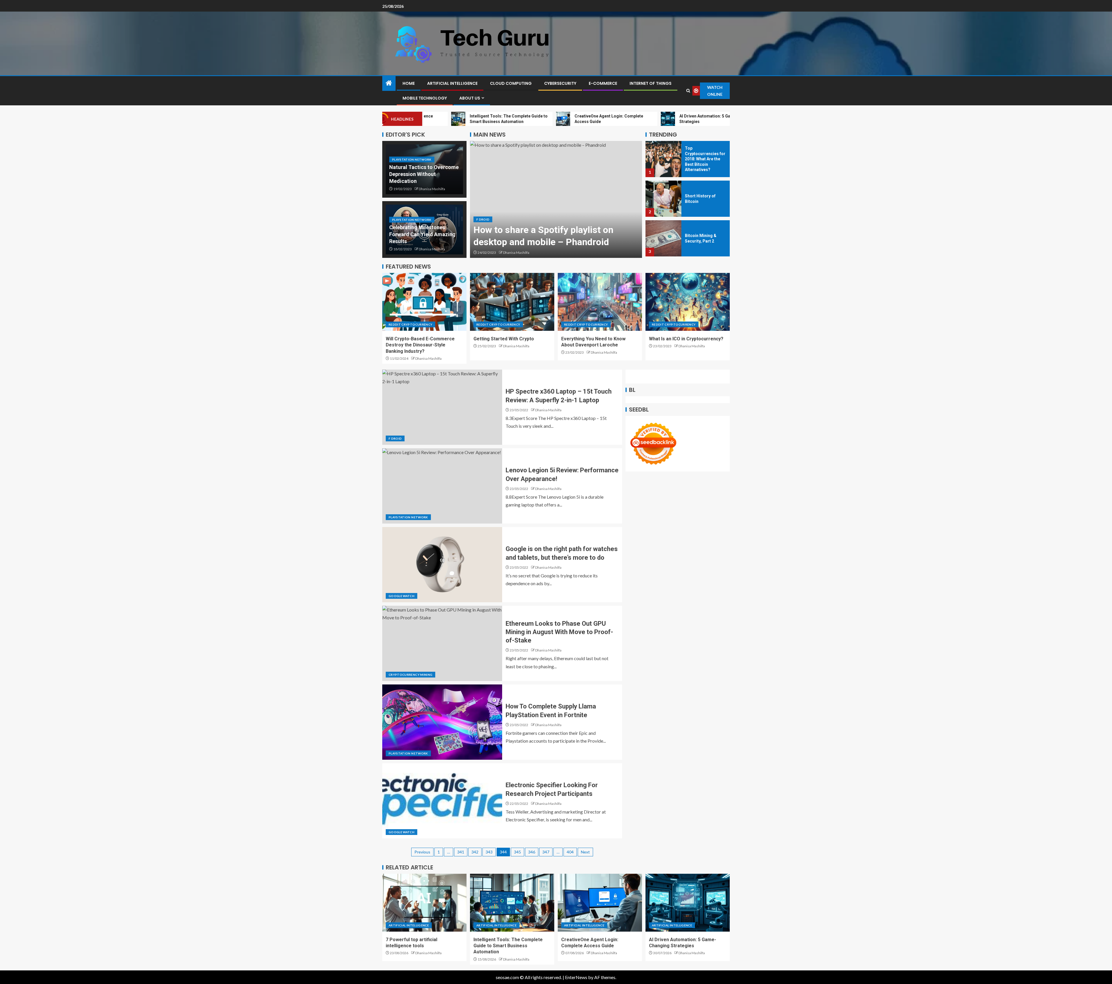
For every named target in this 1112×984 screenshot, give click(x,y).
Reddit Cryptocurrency (410, 324)
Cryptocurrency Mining (410, 674)
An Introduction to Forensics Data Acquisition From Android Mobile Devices (543, 229)
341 (460, 851)
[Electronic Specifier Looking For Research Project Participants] (442, 800)
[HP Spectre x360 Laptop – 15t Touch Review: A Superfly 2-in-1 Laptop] (442, 407)
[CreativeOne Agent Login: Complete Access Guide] (600, 903)
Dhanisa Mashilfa (432, 189)
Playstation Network (411, 159)
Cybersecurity (560, 83)
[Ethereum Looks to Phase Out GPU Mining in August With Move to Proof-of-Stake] (442, 643)
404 (570, 851)
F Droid (482, 207)
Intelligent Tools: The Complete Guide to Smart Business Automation (508, 946)
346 (531, 851)
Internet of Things (651, 83)
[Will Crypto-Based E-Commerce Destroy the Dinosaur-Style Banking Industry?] (424, 302)
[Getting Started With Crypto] (512, 302)
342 (474, 851)
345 (517, 851)
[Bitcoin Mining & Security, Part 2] (663, 199)
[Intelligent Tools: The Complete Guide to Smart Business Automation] (512, 903)
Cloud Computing (511, 83)
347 (545, 851)
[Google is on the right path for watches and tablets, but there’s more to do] (442, 564)
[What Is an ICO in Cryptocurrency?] (687, 302)
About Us (469, 98)
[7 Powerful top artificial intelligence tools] (424, 903)
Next (585, 851)
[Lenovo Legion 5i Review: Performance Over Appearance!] (442, 486)
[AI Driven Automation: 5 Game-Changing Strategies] (687, 903)
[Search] (688, 90)
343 (489, 851)
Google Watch (401, 596)
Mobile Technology (425, 98)
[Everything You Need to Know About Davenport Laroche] (600, 302)
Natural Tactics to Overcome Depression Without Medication (424, 174)
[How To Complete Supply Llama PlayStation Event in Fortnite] (442, 722)
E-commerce (603, 83)
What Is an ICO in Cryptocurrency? (686, 339)
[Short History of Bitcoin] (663, 159)
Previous (422, 851)
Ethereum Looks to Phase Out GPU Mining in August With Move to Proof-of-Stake (559, 632)
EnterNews (576, 977)
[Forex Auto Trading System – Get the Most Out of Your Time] (663, 238)
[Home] (389, 83)
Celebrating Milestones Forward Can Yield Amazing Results (422, 234)
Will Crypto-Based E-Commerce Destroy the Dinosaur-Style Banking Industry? (420, 345)
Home (409, 83)
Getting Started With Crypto (503, 339)
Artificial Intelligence (452, 83)
